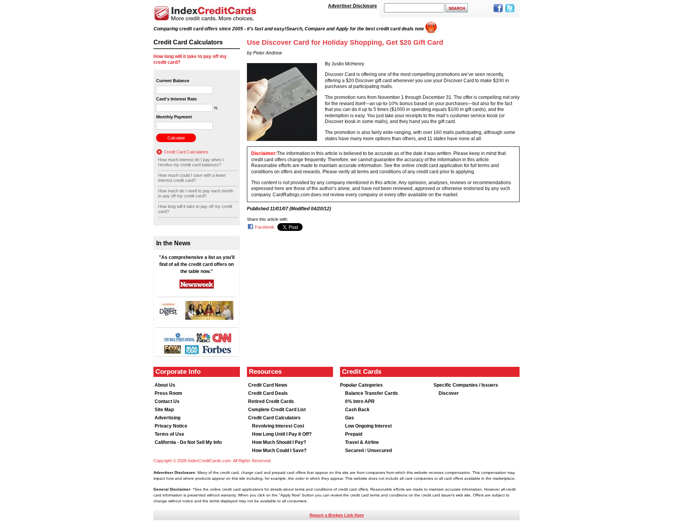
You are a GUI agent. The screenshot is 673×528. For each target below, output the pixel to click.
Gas (349, 418)
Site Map (164, 409)
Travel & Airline (362, 442)
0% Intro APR (360, 401)
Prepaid (353, 434)
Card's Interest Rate (176, 99)
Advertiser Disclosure (352, 6)
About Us (165, 385)
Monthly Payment (174, 116)
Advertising (167, 418)
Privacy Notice (171, 426)
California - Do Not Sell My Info (188, 442)
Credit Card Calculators (186, 152)
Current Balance (172, 80)
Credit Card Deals (268, 393)
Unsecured (379, 450)
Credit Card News (267, 385)
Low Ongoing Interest (368, 426)
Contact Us (167, 401)
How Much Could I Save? (279, 450)
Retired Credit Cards (271, 401)
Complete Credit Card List (277, 409)
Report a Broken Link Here (337, 515)
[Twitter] (509, 13)
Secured (355, 450)
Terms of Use (169, 434)
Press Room (168, 393)
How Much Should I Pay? (279, 442)
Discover (449, 393)
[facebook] (498, 13)
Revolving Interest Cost (278, 426)
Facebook (264, 227)
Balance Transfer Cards (371, 393)
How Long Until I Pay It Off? (282, 434)
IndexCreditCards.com (205, 13)
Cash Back (357, 409)
